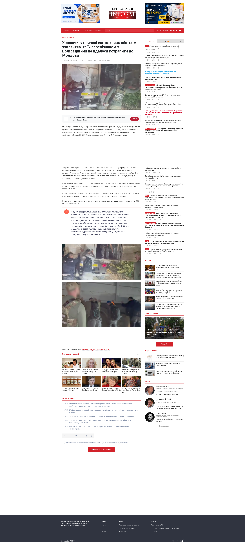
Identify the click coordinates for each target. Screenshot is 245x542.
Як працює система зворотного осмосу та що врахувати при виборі (170, 356)
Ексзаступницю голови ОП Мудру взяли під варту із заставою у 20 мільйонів (163, 96)
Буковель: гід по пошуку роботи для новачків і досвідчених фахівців (169, 372)
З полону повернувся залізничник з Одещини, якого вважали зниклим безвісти (163, 65)
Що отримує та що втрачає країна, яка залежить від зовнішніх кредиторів (169, 407)
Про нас (154, 531)
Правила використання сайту (129, 525)
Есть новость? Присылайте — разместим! (165, 528)
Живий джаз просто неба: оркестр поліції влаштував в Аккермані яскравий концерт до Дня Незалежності (163, 48)
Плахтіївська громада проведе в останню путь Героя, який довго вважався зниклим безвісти (164, 225)
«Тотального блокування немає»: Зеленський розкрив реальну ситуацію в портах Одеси (164, 57)
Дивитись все (164, 426)
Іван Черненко (161, 413)
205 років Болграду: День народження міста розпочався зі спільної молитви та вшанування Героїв (164, 87)
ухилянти (123, 442)
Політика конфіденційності (128, 528)
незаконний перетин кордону (89, 442)
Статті (86, 30)
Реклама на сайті (157, 525)
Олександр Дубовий (163, 399)
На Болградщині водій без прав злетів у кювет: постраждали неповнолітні (162, 234)
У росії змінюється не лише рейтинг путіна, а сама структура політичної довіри (169, 283)
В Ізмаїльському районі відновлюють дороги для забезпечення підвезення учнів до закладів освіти (163, 104)
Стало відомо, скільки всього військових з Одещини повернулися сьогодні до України (169, 291)
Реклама (98, 30)
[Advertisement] (101, 151)
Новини (104, 525)
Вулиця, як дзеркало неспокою (167, 394)
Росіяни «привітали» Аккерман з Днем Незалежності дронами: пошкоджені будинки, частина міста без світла (164, 197)
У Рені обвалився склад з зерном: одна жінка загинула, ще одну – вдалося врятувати (164, 242)
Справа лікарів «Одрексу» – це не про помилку (169, 420)
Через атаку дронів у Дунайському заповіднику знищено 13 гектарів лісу (162, 206)
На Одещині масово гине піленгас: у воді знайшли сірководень (163, 169)
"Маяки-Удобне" (71, 442)
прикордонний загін (110, 442)
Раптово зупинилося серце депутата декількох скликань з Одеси (163, 78)
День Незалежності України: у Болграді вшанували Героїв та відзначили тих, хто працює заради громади (163, 215)
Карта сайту (123, 531)
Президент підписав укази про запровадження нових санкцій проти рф (169, 267)
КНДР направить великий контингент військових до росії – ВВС (169, 297)
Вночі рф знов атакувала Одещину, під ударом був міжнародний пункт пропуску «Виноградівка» (164, 185)
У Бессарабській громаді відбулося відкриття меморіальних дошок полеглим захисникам (164, 130)
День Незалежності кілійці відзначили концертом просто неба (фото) (163, 177)
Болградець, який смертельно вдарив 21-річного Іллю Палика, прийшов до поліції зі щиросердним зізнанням (163, 113)
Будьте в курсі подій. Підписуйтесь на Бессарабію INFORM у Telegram (160, 73)
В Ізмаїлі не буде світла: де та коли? (96, 350)
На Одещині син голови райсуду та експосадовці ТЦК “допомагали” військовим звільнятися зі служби (168, 275)
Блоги (91, 30)
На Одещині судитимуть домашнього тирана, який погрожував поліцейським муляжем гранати (163, 121)
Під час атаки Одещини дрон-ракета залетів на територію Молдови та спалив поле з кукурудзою (169, 306)
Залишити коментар (102, 449)
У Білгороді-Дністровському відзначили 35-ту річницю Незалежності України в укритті (164, 250)
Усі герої (164, 344)
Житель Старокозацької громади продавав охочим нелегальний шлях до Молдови (101, 416)
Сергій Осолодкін (162, 386)
